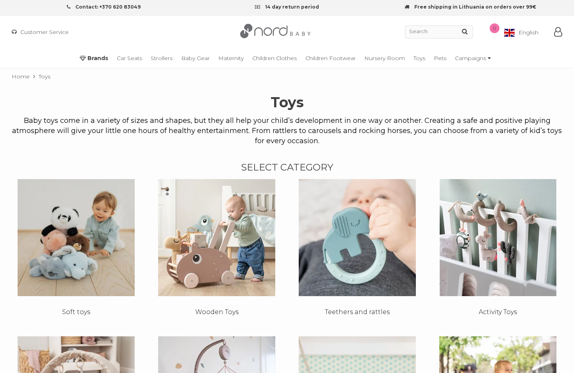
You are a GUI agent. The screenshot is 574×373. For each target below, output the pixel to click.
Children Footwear (330, 58)
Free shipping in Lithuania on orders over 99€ (474, 7)
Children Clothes (274, 58)
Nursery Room (384, 58)
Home (21, 76)
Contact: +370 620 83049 (107, 7)
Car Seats (129, 58)
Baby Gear (195, 58)
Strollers (162, 58)
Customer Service (44, 32)
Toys (419, 58)
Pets (440, 58)
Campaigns (471, 58)
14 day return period (291, 7)
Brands (97, 58)
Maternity (231, 58)
